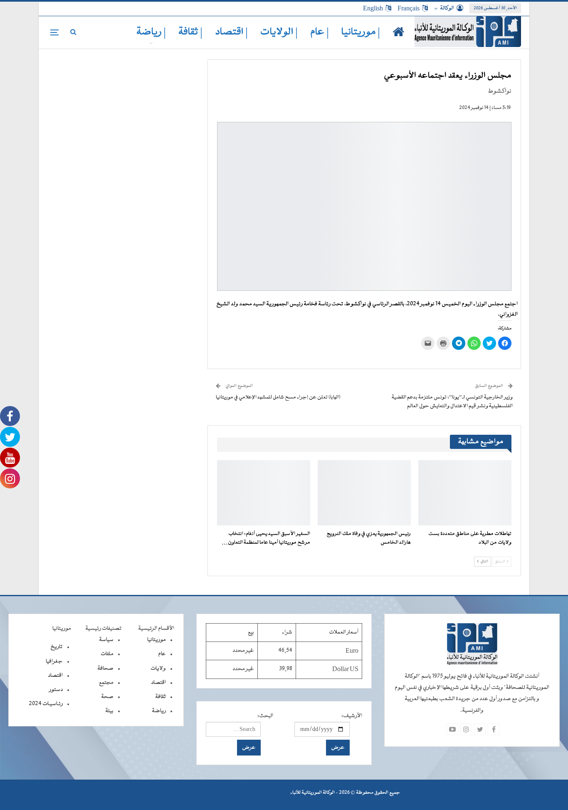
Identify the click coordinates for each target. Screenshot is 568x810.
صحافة (105, 668)
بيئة (109, 711)
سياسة (106, 640)
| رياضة (151, 32)
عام (162, 654)
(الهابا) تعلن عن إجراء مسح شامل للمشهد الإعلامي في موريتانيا (278, 397)
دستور (56, 689)
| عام (319, 32)
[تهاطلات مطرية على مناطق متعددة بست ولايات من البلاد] (464, 492)
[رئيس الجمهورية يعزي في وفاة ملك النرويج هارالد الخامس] (364, 492)
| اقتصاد (231, 32)
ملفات (107, 654)
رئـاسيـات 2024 (46, 704)
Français (409, 8)
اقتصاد (158, 682)
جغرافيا (54, 661)
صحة (107, 697)
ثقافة (160, 697)
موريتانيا (156, 640)
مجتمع (106, 682)
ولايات (158, 668)
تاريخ (56, 647)
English (373, 8)
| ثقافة (190, 32)
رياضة (159, 711)
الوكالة (447, 8)
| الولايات (279, 32)
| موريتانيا (360, 32)
